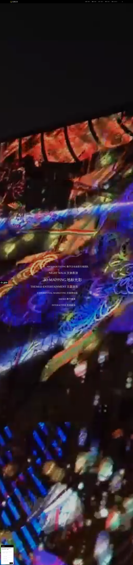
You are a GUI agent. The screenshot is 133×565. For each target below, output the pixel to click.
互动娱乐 (71, 305)
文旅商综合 (74, 292)
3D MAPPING (57, 279)
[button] (66, 266)
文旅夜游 (71, 272)
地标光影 (72, 279)
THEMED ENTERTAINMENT (42, 286)
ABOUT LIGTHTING (56, 266)
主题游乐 (74, 286)
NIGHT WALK (59, 272)
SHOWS (62, 299)
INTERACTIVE (59, 305)
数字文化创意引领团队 (78, 266)
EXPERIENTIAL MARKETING (47, 292)
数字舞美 (71, 299)
